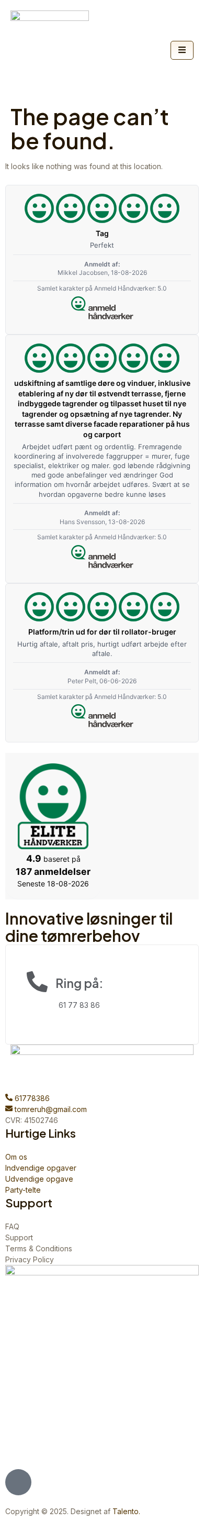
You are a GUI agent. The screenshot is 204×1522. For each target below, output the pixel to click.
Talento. (126, 1511)
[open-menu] (182, 50)
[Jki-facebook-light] (18, 1482)
